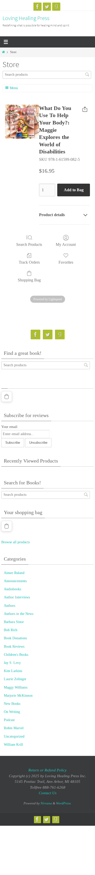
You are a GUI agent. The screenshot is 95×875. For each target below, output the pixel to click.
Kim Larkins (13, 671)
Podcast (9, 720)
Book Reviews (14, 646)
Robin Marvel (14, 728)
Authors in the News (18, 614)
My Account (66, 244)
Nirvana (46, 803)
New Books (12, 704)
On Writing (12, 712)
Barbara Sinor (14, 622)
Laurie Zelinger (15, 679)
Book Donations (15, 638)
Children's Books (16, 655)
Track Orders (29, 262)
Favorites (66, 262)
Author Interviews (17, 597)
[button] (6, 396)
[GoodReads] (56, 7)
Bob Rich (10, 630)
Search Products (29, 244)
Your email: (9, 427)
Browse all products (15, 542)
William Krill (13, 744)
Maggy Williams (15, 687)
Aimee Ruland (14, 573)
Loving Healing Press (26, 18)
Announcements (15, 581)
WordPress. (63, 803)
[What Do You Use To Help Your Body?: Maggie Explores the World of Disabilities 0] (22, 122)
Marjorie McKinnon (18, 695)
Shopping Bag (29, 280)
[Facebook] (37, 7)
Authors (9, 606)
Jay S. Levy (12, 663)
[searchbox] (47, 75)
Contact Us (47, 793)
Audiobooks (12, 589)
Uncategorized (14, 736)
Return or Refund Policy (47, 770)
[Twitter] (47, 7)
